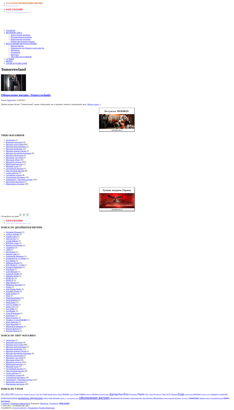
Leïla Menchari (12, 272)
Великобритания (104, 394)
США (147, 394)
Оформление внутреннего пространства (27, 48)
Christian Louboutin (29, 394)
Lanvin (72, 394)
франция (202, 398)
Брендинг (15, 55)
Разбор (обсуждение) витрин (23, 41)
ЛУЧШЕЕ (10, 59)
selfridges (95, 394)
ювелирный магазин (217, 398)
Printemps (88, 394)
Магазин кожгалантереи (16, 147)
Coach (37, 394)
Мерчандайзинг (17, 46)
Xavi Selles (10, 309)
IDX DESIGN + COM (15, 265)
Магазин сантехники (14, 155)
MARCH (9, 280)
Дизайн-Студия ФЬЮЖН (16, 320)
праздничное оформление (152, 398)
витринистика (189, 394)
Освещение (15, 52)
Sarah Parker (11, 302)
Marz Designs (11, 283)
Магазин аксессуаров (15, 144)
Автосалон (10, 140)
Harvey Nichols (57, 394)
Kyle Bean (10, 269)
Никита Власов (12, 329)
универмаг (193, 398)
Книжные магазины (14, 142)
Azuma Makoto (12, 241)
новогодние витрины (51, 398)
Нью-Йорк (123, 394)
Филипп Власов (12, 331)
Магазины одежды (13, 162)
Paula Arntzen (11, 294)
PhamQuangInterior (13, 298)
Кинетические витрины (21, 39)
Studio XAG (11, 307)
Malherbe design (12, 276)
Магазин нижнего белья (16, 151)
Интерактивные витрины (21, 37)
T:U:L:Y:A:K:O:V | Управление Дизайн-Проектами (33, 408)
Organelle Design (12, 291)
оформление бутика (72, 398)
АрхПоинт (10, 315)
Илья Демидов (12, 322)
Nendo (8, 287)
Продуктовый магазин (15, 171)
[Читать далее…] (94, 104)
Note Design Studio (13, 289)
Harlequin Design (13, 263)
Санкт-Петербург (155, 394)
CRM (8, 250)
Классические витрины (20, 35)
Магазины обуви (13, 160)
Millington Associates (14, 285)
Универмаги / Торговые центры (19, 179)
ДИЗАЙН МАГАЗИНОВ (21, 57)
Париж (141, 394)
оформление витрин (94, 398)
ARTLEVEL (11, 239)
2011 (3, 394)
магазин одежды (206, 394)
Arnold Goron (11, 237)
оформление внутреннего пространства (126, 398)
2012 (7, 394)
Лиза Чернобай (12, 324)
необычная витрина (9, 398)
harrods (50, 394)
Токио (163, 394)
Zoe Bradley (10, 311)
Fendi (45, 394)
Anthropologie (19, 394)
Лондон (113, 394)
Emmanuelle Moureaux (15, 256)
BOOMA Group (12, 243)
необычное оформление (30, 398)
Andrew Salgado (12, 234)
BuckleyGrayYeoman (14, 245)
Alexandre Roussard (14, 232)
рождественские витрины (172, 398)
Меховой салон (12, 166)
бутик (181, 394)
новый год (63, 398)
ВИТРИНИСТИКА (14, 33)
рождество (184, 398)
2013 (12, 394)
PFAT (8, 296)
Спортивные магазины (15, 177)
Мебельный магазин (14, 164)
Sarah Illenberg (12, 300)
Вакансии (44, 403)
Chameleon (10, 247)
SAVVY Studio (12, 305)
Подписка (54, 403)
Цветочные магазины (15, 182)
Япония (174, 394)
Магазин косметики (14, 149)
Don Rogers (10, 252)
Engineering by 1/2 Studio (16, 258)
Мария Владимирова (14, 326)
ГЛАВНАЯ (10, 30)
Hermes (66, 394)
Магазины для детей (14, 158)
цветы (208, 398)
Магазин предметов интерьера (18, 153)
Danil (9, 100)
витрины (197, 394)
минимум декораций (219, 394)
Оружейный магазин (14, 169)
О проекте (5, 403)
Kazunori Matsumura (14, 267)
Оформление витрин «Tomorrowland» (26, 95)
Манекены (15, 50)
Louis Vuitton (79, 394)
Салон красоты (12, 173)
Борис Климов (12, 318)
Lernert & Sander (12, 274)
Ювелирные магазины (15, 184)
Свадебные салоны (14, 175)
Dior (41, 394)
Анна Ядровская (13, 313)
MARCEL (10, 278)
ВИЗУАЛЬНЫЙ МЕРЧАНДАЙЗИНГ (21, 44)
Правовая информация (20, 403)
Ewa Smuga (10, 261)
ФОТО (168, 394)
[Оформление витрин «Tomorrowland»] (13, 90)
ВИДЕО (9, 61)
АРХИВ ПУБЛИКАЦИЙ (16, 63)
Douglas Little (11, 254)
